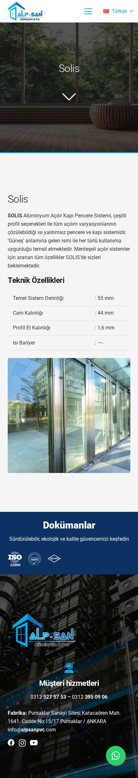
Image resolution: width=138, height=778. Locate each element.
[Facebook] (11, 742)
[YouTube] (34, 742)
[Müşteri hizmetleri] (69, 668)
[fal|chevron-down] (69, 97)
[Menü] (88, 11)
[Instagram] (22, 743)
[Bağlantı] (26, 11)
